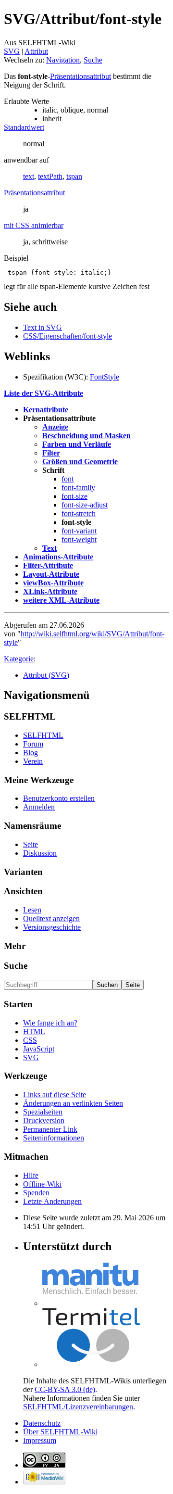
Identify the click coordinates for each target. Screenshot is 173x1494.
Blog (30, 752)
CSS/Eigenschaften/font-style (67, 336)
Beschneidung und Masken (86, 435)
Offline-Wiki (42, 1184)
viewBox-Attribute (53, 583)
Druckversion (43, 1120)
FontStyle (104, 377)
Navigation (63, 60)
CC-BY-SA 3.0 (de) (65, 1389)
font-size (74, 496)
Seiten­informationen (53, 1138)
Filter (51, 453)
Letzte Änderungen (52, 1201)
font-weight (79, 539)
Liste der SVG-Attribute (43, 393)
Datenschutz (42, 1423)
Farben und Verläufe (76, 444)
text (28, 176)
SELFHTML (43, 735)
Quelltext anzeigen (51, 918)
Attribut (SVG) (46, 675)
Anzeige (55, 427)
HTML (34, 1031)
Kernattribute (45, 409)
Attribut (36, 51)
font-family (78, 487)
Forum (33, 744)
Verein (33, 761)
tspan (74, 176)
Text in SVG (42, 327)
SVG (12, 51)
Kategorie (19, 659)
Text (49, 548)
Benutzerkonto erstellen (59, 798)
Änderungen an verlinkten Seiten (73, 1103)
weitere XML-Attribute (61, 600)
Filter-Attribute (48, 565)
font (68, 479)
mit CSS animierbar (33, 225)
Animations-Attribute (58, 557)
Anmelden (39, 807)
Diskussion (40, 853)
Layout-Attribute (51, 574)
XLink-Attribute (50, 591)
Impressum (39, 1440)
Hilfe (30, 1175)
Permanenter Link (50, 1129)
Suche (93, 60)
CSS (30, 1040)
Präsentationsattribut (80, 76)
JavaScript (38, 1049)
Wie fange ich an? (50, 1023)
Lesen (32, 910)
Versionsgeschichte (52, 927)
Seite (30, 844)
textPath (50, 176)
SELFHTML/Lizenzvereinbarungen (78, 1407)
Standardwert (24, 127)
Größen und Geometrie (80, 461)
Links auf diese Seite (54, 1094)
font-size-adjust (85, 505)
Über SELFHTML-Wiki (60, 1432)
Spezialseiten (42, 1112)
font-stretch (79, 513)
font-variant (79, 531)
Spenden (36, 1193)
